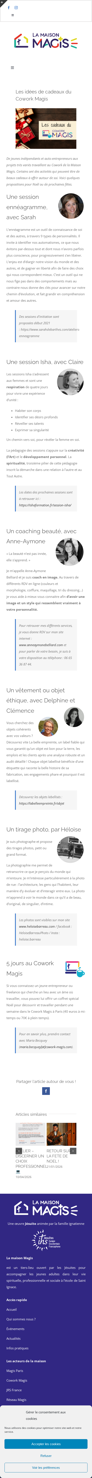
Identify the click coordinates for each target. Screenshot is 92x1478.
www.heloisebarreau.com (37, 926)
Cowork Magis (16, 1380)
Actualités (13, 1338)
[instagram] (16, 7)
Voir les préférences (46, 1467)
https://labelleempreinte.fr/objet (41, 803)
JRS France (14, 1390)
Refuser (46, 1456)
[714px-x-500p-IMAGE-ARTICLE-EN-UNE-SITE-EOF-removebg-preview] (46, 1230)
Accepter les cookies (46, 1444)
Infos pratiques (17, 1348)
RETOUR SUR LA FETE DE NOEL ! (59, 1156)
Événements (15, 1329)
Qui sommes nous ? (21, 1319)
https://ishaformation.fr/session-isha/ (45, 505)
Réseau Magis (16, 1399)
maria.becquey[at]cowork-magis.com (46, 1047)
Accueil (11, 1309)
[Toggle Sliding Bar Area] (4, 4)
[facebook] (8, 7)
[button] (19, 1151)
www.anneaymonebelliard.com (41, 645)
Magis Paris (14, 1370)
